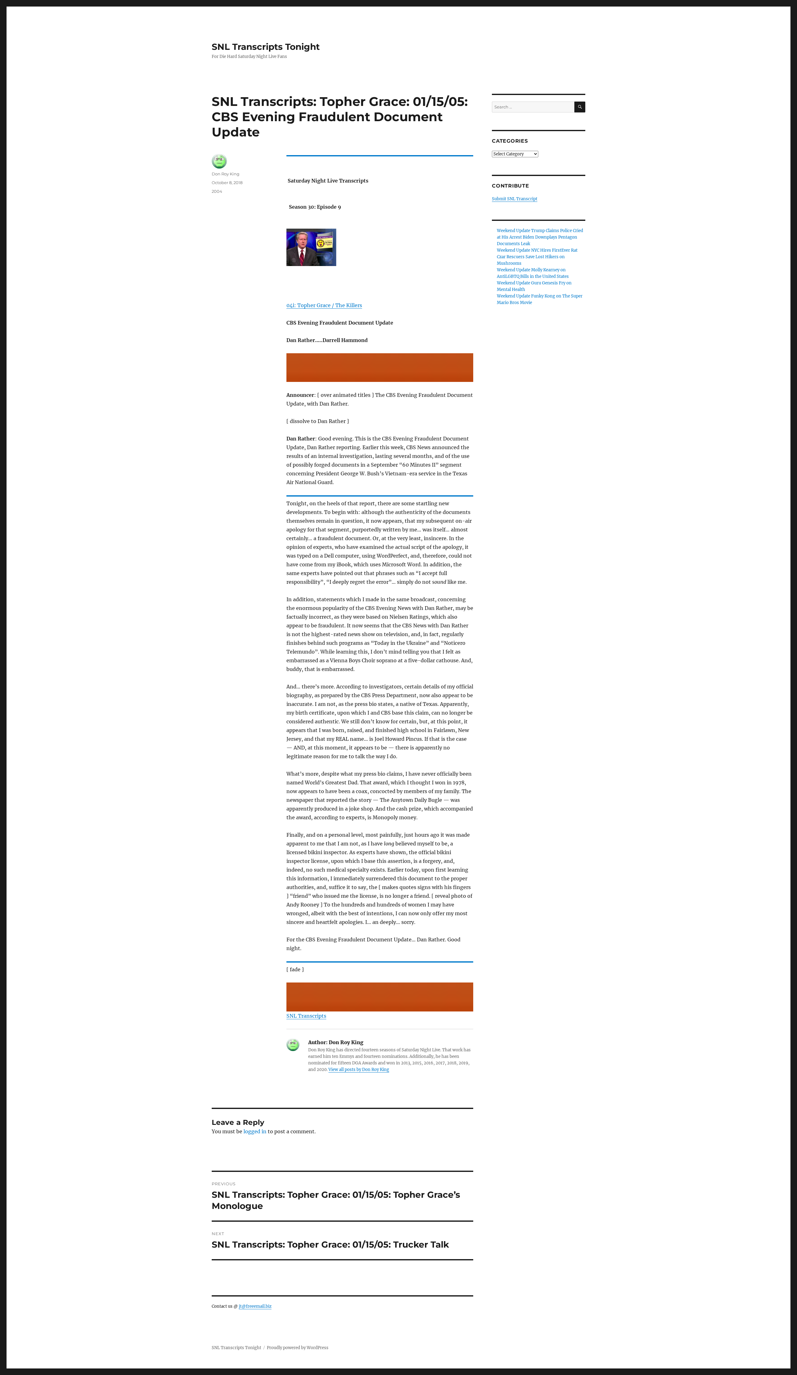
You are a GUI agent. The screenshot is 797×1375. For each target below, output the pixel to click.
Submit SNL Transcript (514, 199)
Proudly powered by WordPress (297, 1347)
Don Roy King (225, 173)
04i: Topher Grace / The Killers (324, 305)
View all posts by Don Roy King (358, 1069)
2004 (217, 191)
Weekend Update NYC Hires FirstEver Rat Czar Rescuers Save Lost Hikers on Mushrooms (537, 257)
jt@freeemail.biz (255, 1306)
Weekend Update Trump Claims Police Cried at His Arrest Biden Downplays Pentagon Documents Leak (540, 237)
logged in (254, 1131)
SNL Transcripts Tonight (266, 46)
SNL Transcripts (306, 1016)
